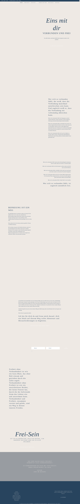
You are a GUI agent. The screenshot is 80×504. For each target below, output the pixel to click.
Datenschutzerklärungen (57, 351)
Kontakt (57, 2)
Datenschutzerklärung (41, 503)
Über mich (26, 2)
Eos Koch (58, 503)
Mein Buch (50, 2)
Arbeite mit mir (43, 2)
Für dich (33, 2)
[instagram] (77, 1)
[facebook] (76, 1)
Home (21, 2)
